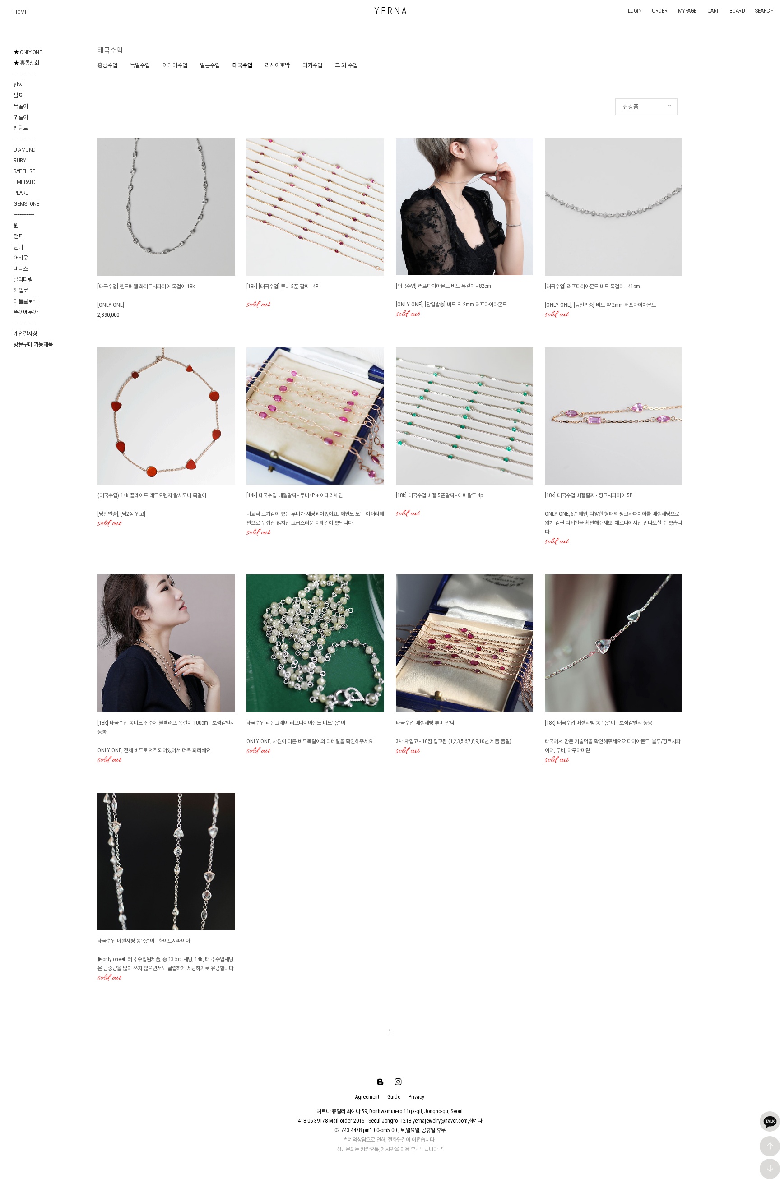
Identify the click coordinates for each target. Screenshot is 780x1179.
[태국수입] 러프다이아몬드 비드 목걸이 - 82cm (443, 286)
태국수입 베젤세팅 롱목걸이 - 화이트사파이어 (144, 941)
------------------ (24, 73)
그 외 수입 (346, 65)
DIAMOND (25, 149)
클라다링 (23, 279)
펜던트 (21, 128)
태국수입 (242, 65)
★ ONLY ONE (28, 52)
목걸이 (21, 106)
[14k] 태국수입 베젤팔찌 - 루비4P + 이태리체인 (294, 495)
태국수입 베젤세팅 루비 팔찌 (425, 723)
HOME (21, 12)
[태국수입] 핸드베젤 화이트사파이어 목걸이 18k (146, 286)
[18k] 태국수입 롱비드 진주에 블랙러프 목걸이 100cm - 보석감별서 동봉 (166, 727)
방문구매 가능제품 (33, 344)
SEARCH (764, 10)
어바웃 (21, 257)
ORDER (660, 10)
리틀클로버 (25, 301)
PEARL (21, 193)
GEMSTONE (26, 203)
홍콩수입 (107, 65)
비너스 (21, 268)
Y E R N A (390, 11)
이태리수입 (174, 65)
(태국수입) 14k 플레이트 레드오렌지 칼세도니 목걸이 (152, 495)
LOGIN (635, 10)
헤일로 (21, 290)
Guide (393, 1097)
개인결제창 (25, 333)
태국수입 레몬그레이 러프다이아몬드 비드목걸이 (295, 723)
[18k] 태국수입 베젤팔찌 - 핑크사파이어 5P (588, 495)
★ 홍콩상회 (26, 63)
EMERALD (25, 182)
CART (713, 10)
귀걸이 (21, 117)
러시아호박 (277, 65)
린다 (18, 247)
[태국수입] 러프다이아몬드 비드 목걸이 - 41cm (592, 286)
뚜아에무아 (25, 312)
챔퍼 (18, 236)
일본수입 (210, 65)
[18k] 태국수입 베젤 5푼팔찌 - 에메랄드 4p (439, 495)
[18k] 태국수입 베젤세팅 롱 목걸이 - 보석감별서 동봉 (598, 723)
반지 (18, 84)
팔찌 (18, 95)
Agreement (367, 1097)
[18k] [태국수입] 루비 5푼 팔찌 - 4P (282, 286)
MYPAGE (687, 10)
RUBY (20, 160)
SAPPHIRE (24, 171)
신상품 (630, 106)
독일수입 (140, 65)
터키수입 (312, 65)
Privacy (416, 1097)
